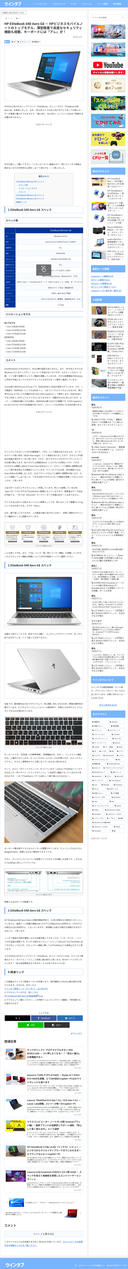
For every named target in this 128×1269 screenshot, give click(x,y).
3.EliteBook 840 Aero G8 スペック (30, 198)
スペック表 (23, 185)
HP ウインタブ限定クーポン (103, 286)
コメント (22, 191)
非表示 (45, 176)
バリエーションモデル (27, 188)
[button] (57, 1025)
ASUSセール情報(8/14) (101, 283)
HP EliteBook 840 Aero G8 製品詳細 (20, 995)
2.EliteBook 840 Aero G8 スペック (30, 195)
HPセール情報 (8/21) (100, 279)
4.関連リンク (21, 202)
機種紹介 (37, 42)
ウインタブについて (108, 704)
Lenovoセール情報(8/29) (102, 276)
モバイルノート (25, 42)
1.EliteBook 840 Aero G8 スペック (30, 181)
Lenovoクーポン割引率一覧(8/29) (106, 290)
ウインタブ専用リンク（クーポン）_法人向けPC (26, 988)
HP (8, 42)
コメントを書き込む (43, 1234)
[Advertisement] (43, 143)
